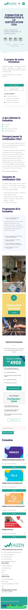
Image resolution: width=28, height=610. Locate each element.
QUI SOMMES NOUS (6, 568)
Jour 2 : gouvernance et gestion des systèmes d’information (13, 237)
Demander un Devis (14, 420)
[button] (19, 3)
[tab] (14, 233)
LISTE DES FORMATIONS (7, 579)
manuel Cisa (14, 171)
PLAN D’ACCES (5, 575)
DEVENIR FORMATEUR (7, 565)
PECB (3, 588)
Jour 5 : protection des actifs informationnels (12, 247)
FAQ (3, 586)
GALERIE (4, 570)
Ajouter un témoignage (8, 432)
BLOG (3, 572)
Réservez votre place (14, 388)
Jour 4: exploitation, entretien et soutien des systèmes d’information (13, 244)
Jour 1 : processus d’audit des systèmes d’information (12, 218)
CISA (9, 69)
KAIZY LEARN (5, 581)
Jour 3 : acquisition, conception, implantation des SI (12, 240)
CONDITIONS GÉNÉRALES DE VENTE (10, 583)
